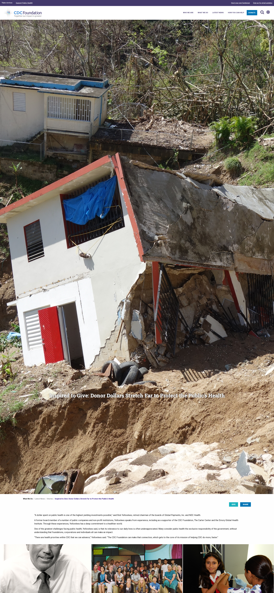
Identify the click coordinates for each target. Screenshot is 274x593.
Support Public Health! (24, 3)
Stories (50, 499)
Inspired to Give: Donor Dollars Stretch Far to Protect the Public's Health (84, 499)
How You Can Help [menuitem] (236, 13)
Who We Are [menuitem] (188, 13)
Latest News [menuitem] (218, 13)
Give (234, 504)
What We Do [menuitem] (203, 13)
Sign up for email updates (262, 3)
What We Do (28, 499)
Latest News (40, 499)
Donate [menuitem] (251, 13)
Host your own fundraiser (240, 3)
